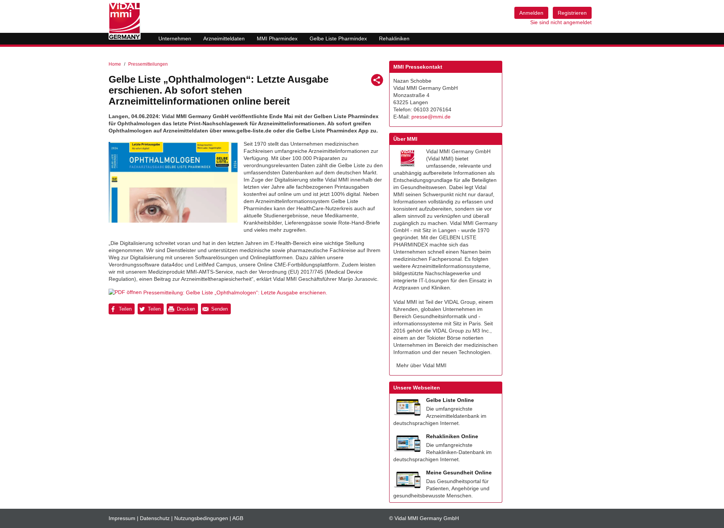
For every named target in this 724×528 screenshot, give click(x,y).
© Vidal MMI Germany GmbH (424, 518)
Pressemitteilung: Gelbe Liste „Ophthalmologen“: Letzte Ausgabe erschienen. (235, 292)
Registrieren (572, 13)
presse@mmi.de (431, 117)
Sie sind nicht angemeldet (561, 22)
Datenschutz (155, 518)
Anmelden (531, 13)
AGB (237, 518)
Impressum (122, 518)
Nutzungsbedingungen (201, 518)
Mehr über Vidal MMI (421, 365)
